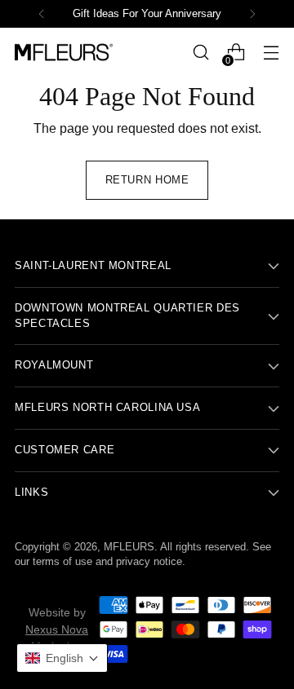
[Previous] (42, 14)
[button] (62, 658)
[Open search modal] (200, 52)
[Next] (252, 14)
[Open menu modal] (270, 52)
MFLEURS (129, 547)
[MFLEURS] (64, 51)
